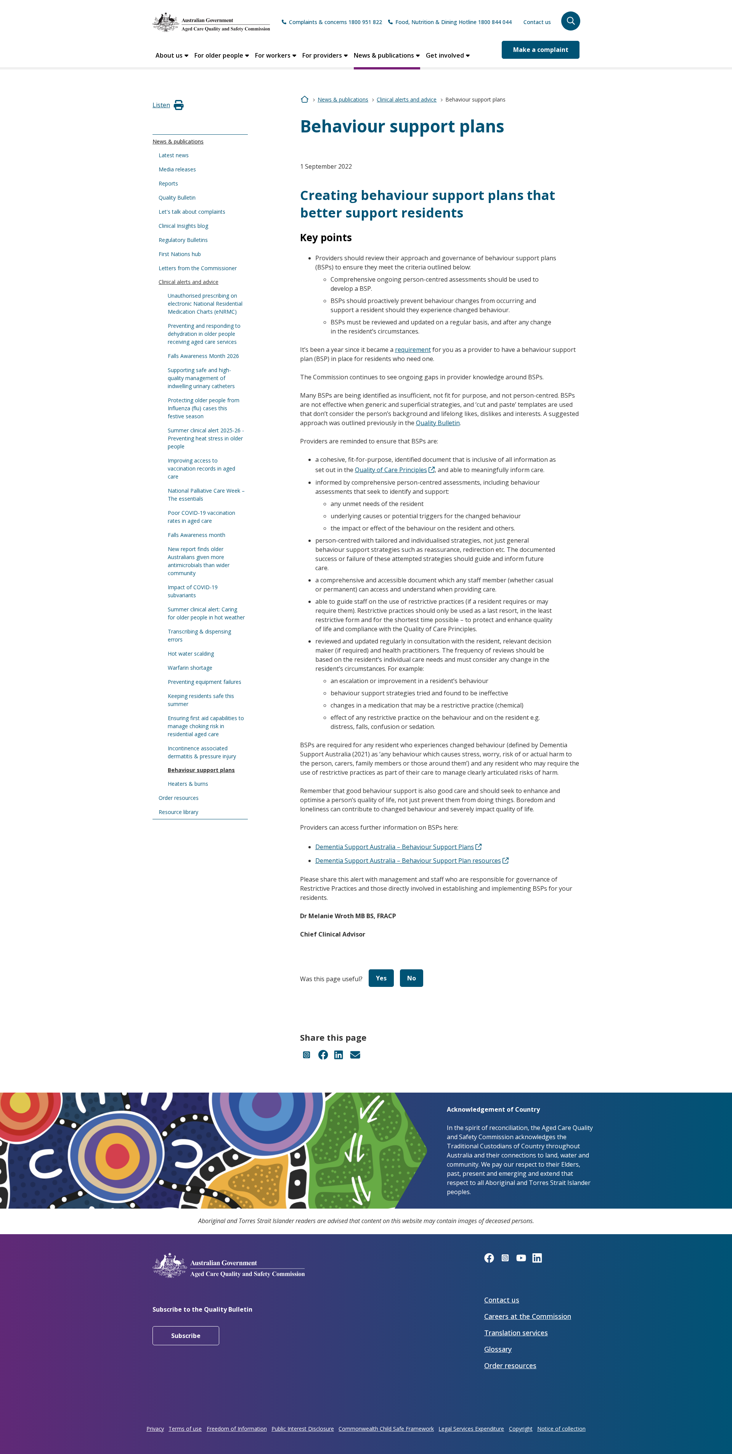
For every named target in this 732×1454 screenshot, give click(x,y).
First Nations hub (180, 254)
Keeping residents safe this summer (201, 700)
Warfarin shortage (190, 667)
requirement (413, 349)
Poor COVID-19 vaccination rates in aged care (201, 516)
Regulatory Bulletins (183, 239)
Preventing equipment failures (204, 681)
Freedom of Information (237, 1428)
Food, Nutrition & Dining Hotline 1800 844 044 (453, 22)
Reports (168, 183)
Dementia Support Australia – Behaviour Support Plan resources (408, 860)
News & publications (384, 55)
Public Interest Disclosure (302, 1428)
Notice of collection (561, 1428)
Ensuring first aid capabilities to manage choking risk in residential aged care (206, 726)
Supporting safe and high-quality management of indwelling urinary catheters (201, 378)
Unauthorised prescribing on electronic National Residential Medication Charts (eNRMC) (205, 303)
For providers (322, 55)
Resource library (178, 812)
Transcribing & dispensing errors (199, 635)
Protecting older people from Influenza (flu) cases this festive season (203, 408)
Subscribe (186, 1335)
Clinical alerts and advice (188, 281)
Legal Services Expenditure (471, 1428)
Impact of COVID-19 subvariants (193, 591)
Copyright (521, 1428)
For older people (218, 55)
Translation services (516, 1332)
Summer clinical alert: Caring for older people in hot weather (206, 613)
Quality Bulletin (177, 197)
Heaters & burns (188, 783)
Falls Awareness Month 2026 (203, 355)
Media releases (177, 169)
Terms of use (185, 1428)
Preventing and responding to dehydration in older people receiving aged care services (204, 333)
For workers (273, 55)
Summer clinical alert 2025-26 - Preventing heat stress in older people (206, 438)
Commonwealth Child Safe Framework (386, 1428)
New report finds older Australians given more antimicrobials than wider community (199, 561)
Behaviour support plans (201, 770)
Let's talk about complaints (192, 211)
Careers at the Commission (527, 1316)
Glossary (498, 1349)
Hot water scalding (191, 653)
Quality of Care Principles (391, 470)
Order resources (179, 797)
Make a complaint (540, 49)
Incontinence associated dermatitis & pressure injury (202, 752)
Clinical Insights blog (183, 225)
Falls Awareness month (196, 534)
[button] (570, 21)
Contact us (537, 22)
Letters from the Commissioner (198, 268)
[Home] (211, 22)
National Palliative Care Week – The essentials (206, 494)
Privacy (155, 1428)
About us (169, 55)
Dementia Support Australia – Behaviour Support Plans (394, 847)
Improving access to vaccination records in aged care (201, 468)
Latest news (174, 155)
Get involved (445, 55)
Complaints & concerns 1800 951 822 (335, 22)
